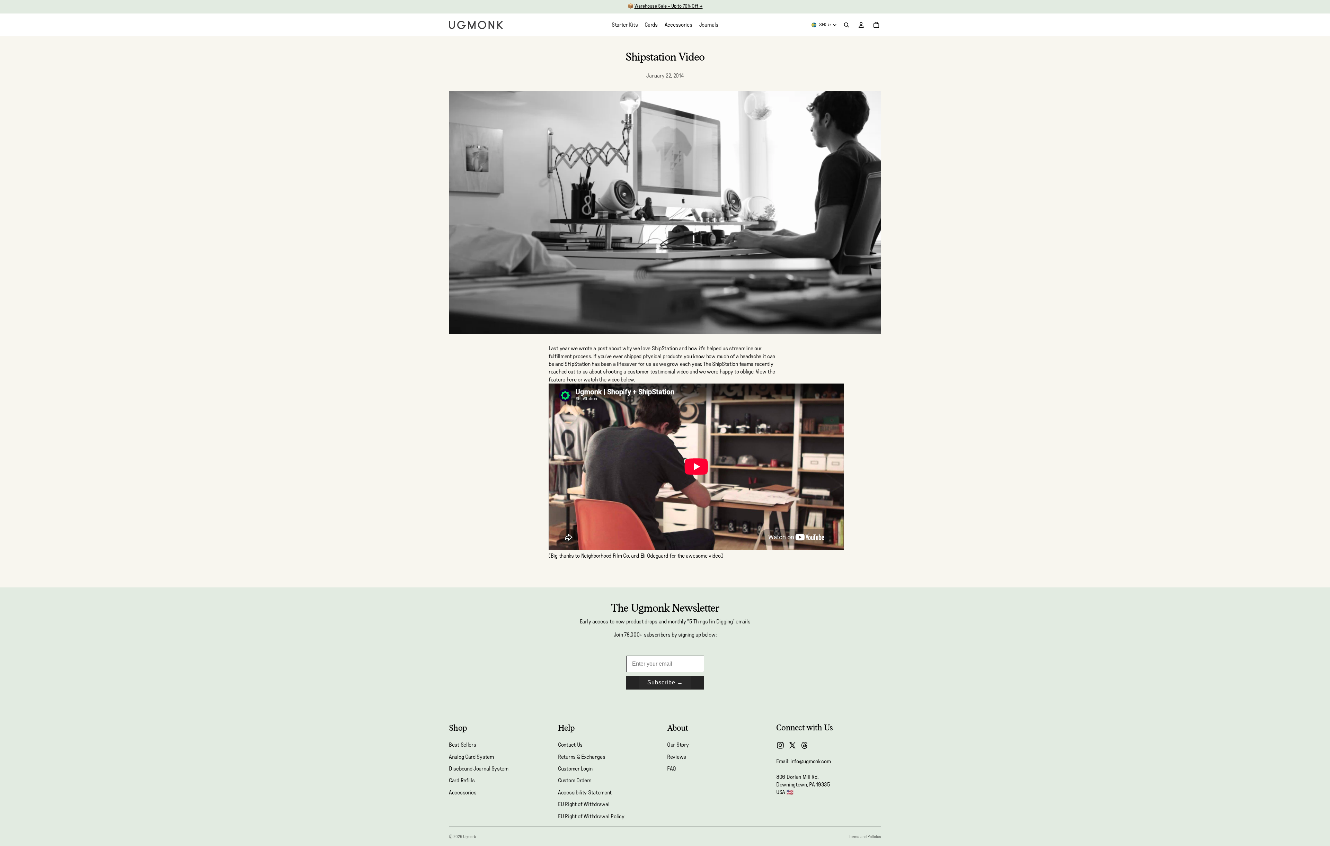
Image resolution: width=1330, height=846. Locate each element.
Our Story (678, 745)
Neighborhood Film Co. (605, 556)
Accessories (463, 792)
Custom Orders (575, 781)
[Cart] (876, 25)
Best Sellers (462, 745)
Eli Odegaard (654, 556)
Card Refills (462, 781)
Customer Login (575, 769)
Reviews (676, 757)
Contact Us (570, 745)
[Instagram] (780, 745)
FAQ (671, 769)
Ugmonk (469, 837)
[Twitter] (792, 745)
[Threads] (804, 745)
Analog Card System (471, 757)
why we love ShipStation (649, 348)
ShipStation (578, 364)
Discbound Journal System (478, 769)
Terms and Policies (865, 837)
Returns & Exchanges (581, 757)
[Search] (846, 25)
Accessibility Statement (585, 792)
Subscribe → (665, 682)
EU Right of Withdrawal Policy (591, 816)
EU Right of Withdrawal (583, 804)
